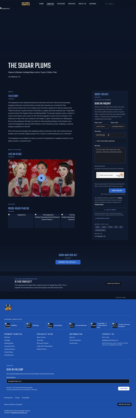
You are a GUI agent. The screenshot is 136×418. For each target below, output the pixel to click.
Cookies (17, 397)
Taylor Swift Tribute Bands (44, 346)
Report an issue (124, 404)
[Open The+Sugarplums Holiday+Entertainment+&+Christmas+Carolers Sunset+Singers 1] (47, 221)
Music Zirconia (41, 337)
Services (71, 4)
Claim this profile (113, 283)
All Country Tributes (42, 343)
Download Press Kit (102, 218)
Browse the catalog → (68, 262)
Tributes (50, 4)
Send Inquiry (117, 190)
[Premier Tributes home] (26, 4)
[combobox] (110, 4)
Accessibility (25, 397)
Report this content (121, 297)
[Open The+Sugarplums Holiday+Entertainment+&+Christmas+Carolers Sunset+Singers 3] (74, 221)
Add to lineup (111, 209)
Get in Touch (105, 337)
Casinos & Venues (9, 349)
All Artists (7, 337)
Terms (120, 198)
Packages (61, 4)
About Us (82, 4)
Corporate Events (9, 346)
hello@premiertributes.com (110, 340)
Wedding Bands (8, 343)
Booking (92, 4)
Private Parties (8, 352)
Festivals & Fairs (9, 355)
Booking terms (8, 397)
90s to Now (40, 340)
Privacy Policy (99, 204)
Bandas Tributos (41, 349)
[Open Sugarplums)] (20, 221)
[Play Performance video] (41, 178)
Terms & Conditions (75, 340)
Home (41, 4)
